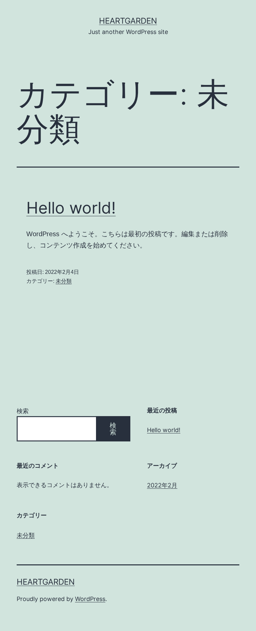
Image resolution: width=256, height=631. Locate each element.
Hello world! (71, 208)
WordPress (90, 598)
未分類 (64, 281)
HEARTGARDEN (128, 21)
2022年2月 (162, 485)
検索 (23, 410)
